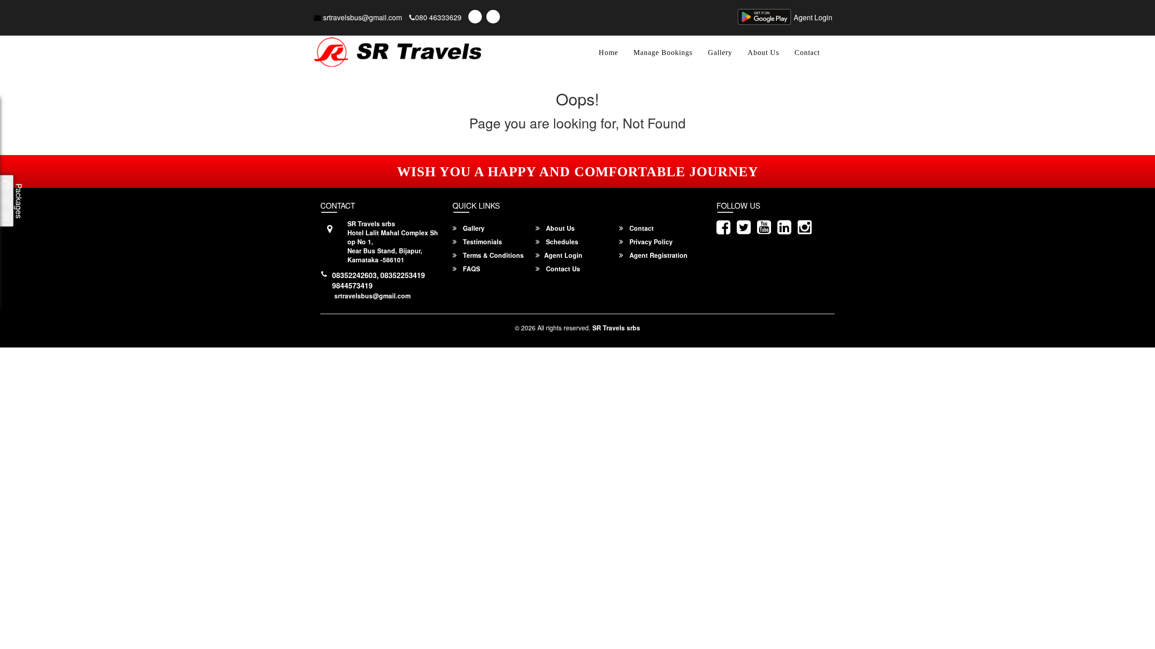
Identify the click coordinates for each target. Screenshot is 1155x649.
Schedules (561, 241)
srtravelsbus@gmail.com (361, 17)
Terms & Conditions (492, 255)
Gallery (720, 52)
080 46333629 (438, 17)
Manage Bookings (663, 52)
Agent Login (813, 17)
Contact (807, 52)
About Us (763, 52)
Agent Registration (658, 255)
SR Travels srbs (616, 327)
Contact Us (562, 268)
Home (608, 52)
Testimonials (481, 241)
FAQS (470, 268)
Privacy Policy (650, 241)
